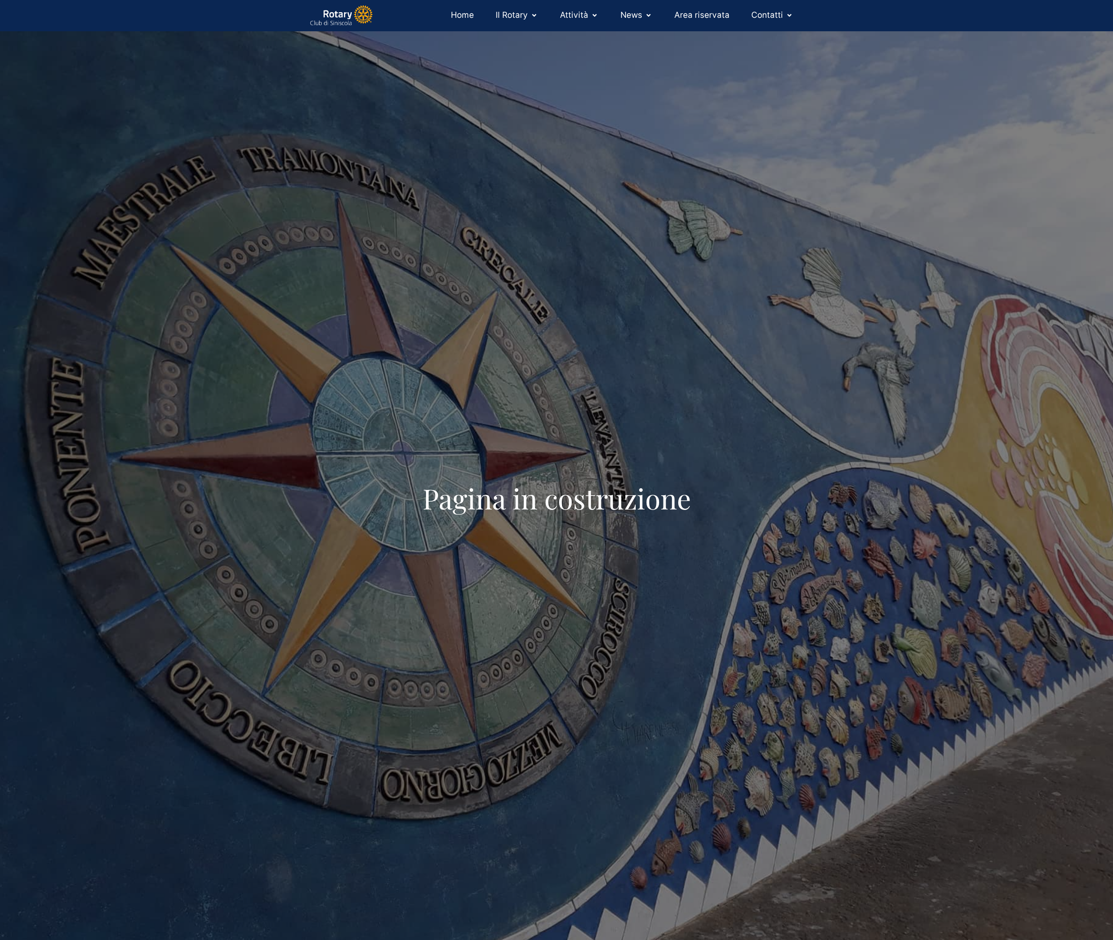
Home (462, 15)
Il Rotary (512, 15)
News (631, 15)
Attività (574, 15)
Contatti (767, 15)
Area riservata (702, 15)
